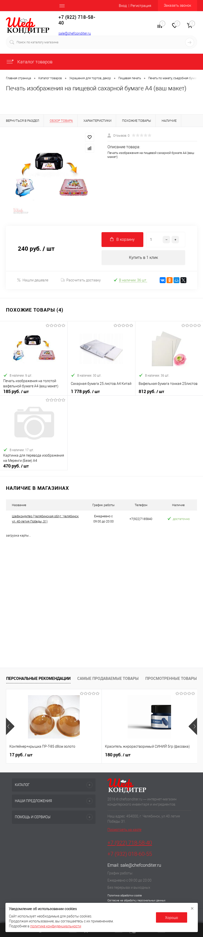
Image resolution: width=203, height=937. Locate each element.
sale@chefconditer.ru (74, 33)
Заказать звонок (177, 5)
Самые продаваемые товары (108, 678)
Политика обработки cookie (124, 895)
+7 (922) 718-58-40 (129, 842)
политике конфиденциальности (55, 926)
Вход (123, 6)
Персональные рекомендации (38, 678)
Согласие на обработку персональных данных (136, 900)
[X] (183, 280)
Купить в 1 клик (143, 257)
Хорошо (171, 918)
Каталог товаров (34, 61)
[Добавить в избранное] (89, 137)
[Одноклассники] (170, 280)
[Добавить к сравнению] (89, 148)
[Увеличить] (51, 176)
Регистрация (140, 6)
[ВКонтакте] (163, 280)
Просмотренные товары (171, 678)
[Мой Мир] (176, 280)
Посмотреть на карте (124, 830)
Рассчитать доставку (83, 280)
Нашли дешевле (35, 280)
